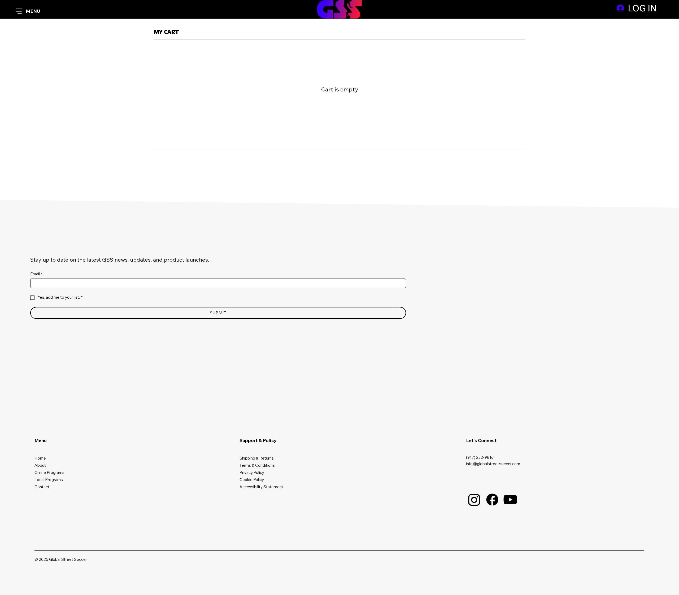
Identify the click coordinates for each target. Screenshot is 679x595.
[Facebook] (492, 500)
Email (36, 274)
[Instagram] (474, 500)
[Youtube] (510, 500)
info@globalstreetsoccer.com (493, 463)
